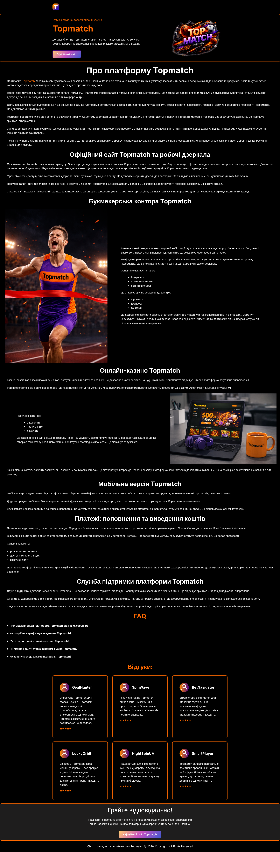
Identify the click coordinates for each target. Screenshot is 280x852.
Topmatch (28, 81)
